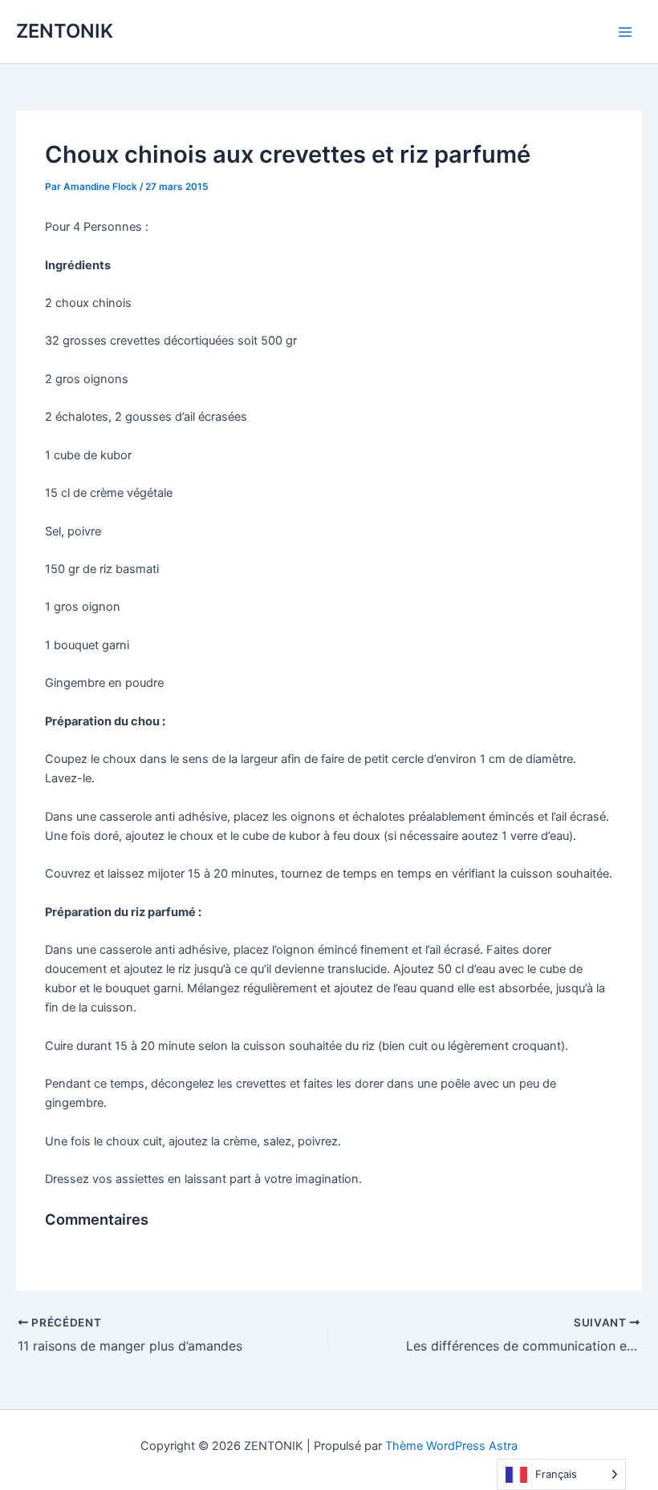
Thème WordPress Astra (451, 1446)
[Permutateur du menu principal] (625, 32)
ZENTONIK (64, 30)
